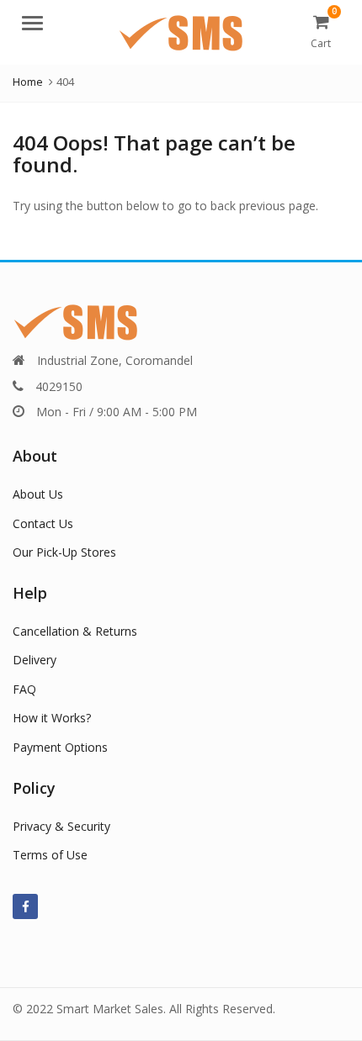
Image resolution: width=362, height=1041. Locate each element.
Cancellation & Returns (75, 631)
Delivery (34, 660)
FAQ (24, 689)
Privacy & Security (61, 826)
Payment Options (60, 747)
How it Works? (52, 718)
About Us (38, 494)
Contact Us (43, 523)
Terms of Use (50, 855)
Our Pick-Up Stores (64, 552)
